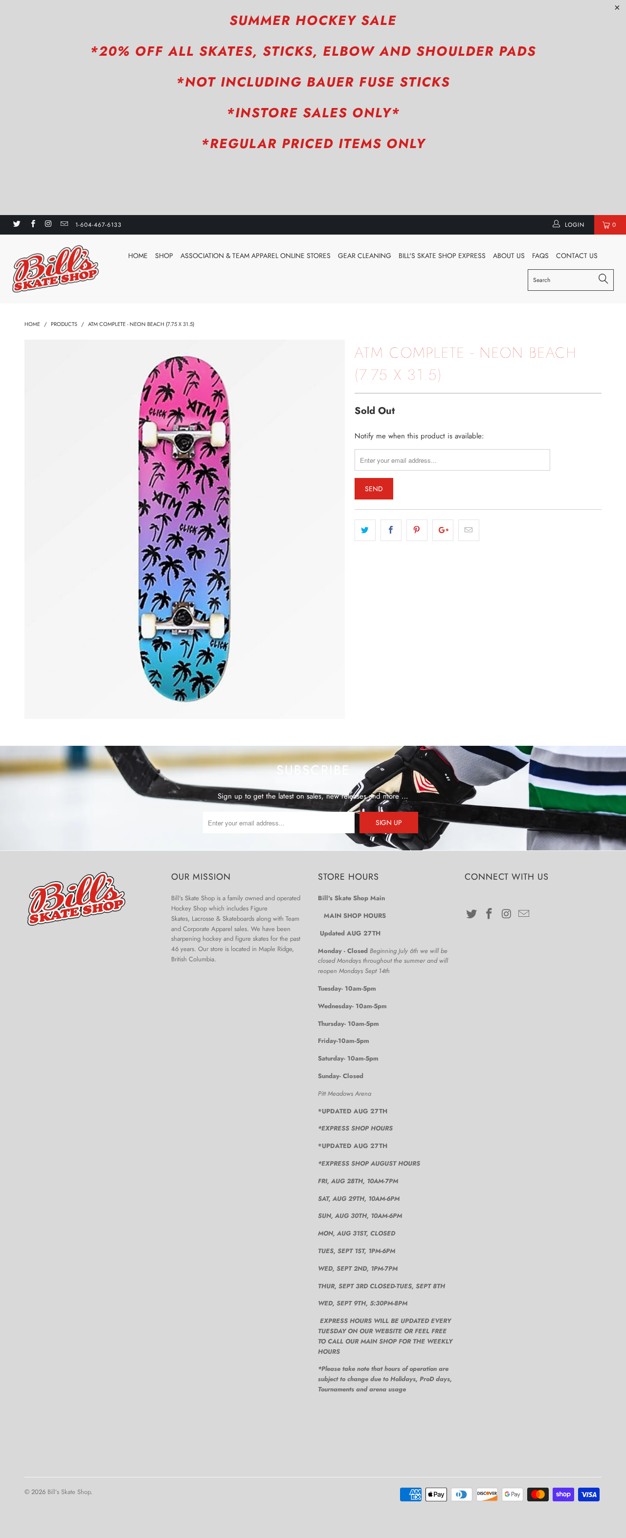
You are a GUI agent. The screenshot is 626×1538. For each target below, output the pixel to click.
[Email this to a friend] (468, 530)
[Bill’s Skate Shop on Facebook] (32, 224)
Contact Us (577, 255)
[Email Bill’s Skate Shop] (64, 224)
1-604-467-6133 (98, 224)
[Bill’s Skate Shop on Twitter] (16, 224)
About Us (509, 255)
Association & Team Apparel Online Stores (255, 255)
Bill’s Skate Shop (68, 1491)
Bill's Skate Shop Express (442, 255)
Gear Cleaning (364, 255)
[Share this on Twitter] (365, 530)
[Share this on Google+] (442, 530)
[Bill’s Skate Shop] (55, 269)
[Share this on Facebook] (391, 530)
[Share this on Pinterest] (416, 530)
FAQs (540, 255)
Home (138, 255)
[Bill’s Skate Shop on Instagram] (48, 224)
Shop (164, 255)
